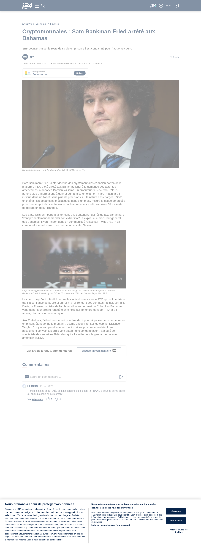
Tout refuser (176, 520)
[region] (100, 522)
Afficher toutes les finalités (178, 531)
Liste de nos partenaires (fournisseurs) (110, 525)
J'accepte (176, 511)
